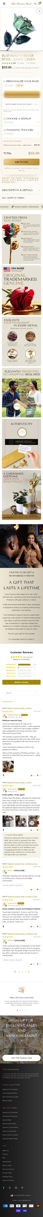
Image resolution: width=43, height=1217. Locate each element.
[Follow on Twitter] (10, 1188)
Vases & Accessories (9, 1131)
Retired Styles (7, 1100)
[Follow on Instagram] (16, 1188)
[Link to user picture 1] (8, 766)
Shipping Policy (7, 1176)
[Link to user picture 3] (34, 821)
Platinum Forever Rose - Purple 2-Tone (22, 864)
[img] (7, 711)
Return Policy (7, 1165)
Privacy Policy (7, 1173)
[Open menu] (4, 3)
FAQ (3, 1158)
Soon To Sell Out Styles (10, 1097)
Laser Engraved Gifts (9, 1093)
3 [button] (22, 972)
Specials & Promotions (10, 1089)
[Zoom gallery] (39, 11)
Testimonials (6, 1162)
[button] (21, 120)
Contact (5, 1154)
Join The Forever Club (21, 1058)
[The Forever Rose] (21, 3)
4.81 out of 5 (27, 657)
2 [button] (18, 972)
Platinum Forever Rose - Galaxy (19, 708)
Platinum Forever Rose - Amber (19, 782)
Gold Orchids (6, 1120)
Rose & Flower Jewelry (10, 1135)
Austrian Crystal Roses (10, 1127)
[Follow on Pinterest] (22, 1188)
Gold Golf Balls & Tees (10, 1139)
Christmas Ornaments (9, 1116)
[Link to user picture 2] (21, 821)
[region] (21, 996)
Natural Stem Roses (9, 1123)
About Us (5, 1150)
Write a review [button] (21, 682)
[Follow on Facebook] (3, 1188)
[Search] (35, 3)
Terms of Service (8, 1169)
